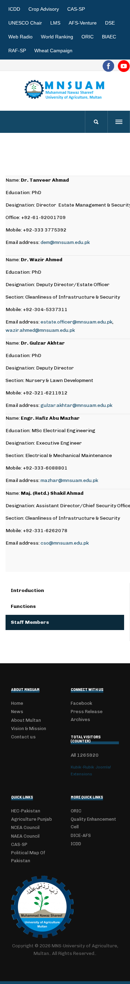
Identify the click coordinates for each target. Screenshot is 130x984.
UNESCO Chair (25, 23)
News (17, 711)
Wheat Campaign (53, 50)
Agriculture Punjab (31, 819)
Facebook (81, 703)
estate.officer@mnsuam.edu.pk (76, 322)
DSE (110, 23)
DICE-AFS (81, 835)
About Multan (26, 720)
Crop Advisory (43, 9)
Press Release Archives (87, 715)
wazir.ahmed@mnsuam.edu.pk (40, 330)
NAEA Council (25, 836)
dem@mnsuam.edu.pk (65, 242)
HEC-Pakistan (25, 810)
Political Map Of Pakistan (28, 856)
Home (17, 703)
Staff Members (30, 622)
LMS (55, 23)
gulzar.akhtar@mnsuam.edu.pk (76, 405)
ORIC (87, 36)
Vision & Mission (28, 728)
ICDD (14, 9)
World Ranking (57, 36)
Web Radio (20, 36)
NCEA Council (25, 827)
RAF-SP (17, 50)
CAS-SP (76, 9)
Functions (23, 606)
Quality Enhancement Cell (93, 823)
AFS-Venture (83, 23)
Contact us (23, 736)
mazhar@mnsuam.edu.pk (69, 480)
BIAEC (109, 36)
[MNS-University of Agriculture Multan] (65, 89)
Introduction (27, 590)
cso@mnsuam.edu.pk (65, 543)
